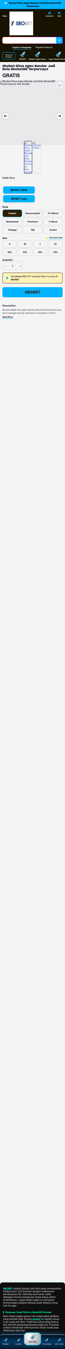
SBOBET (32, 292)
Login (18, 1344)
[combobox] (29, 40)
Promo (6, 1344)
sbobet (36, 1319)
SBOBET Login (19, 198)
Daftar (32, 1341)
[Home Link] (21, 23)
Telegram (46, 1344)
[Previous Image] (5, 116)
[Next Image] (59, 116)
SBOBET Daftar (18, 190)
